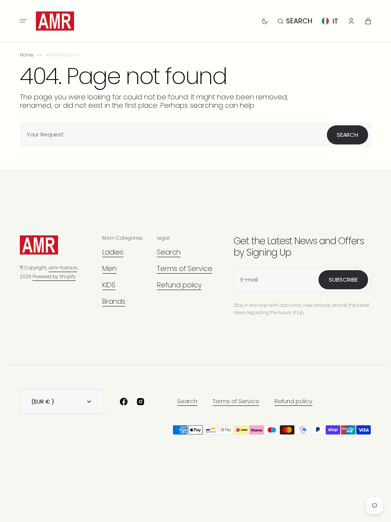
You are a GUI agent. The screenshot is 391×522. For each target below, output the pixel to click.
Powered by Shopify (54, 276)
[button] (23, 21)
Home (26, 55)
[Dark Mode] (265, 21)
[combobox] (195, 134)
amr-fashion (62, 267)
